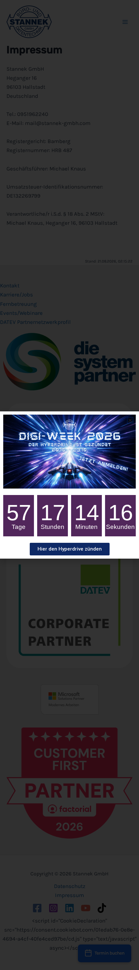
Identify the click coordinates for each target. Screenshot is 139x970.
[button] (130, 420)
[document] (69, 485)
